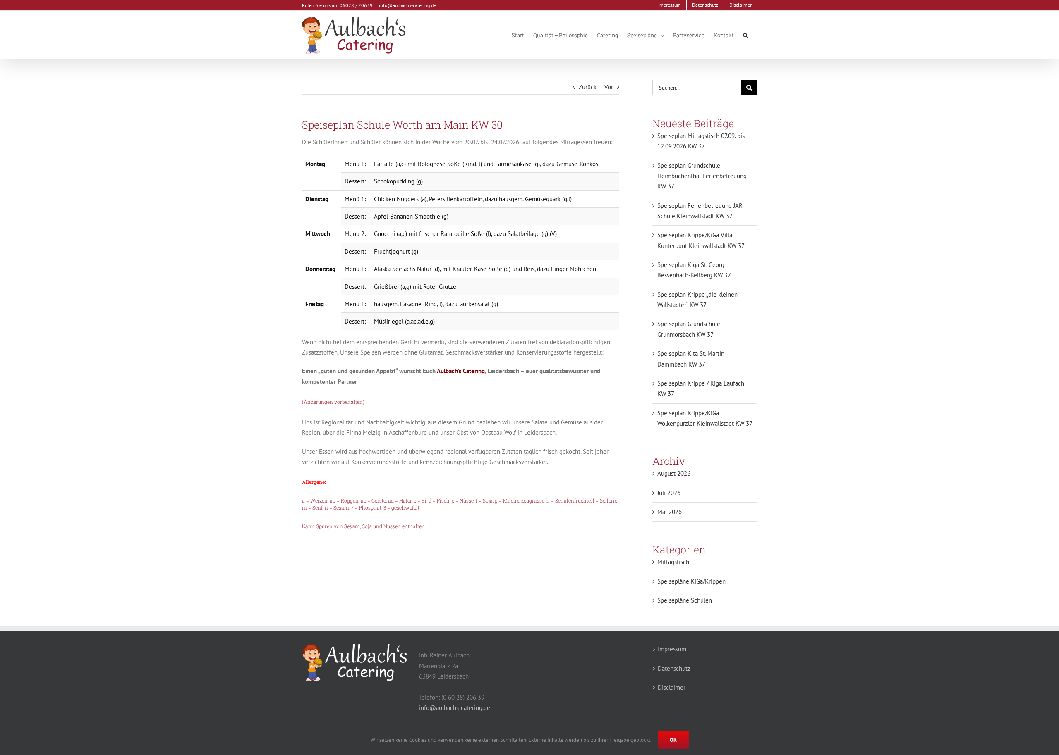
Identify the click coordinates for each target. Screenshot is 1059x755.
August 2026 (673, 473)
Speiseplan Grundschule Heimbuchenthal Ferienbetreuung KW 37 (702, 176)
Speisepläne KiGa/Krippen (691, 581)
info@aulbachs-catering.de (407, 5)
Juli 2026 (668, 493)
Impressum (672, 649)
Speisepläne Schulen (684, 600)
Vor (608, 87)
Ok (673, 739)
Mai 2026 (669, 512)
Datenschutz (674, 668)
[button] (745, 35)
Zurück (588, 87)
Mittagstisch (673, 562)
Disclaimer (671, 687)
